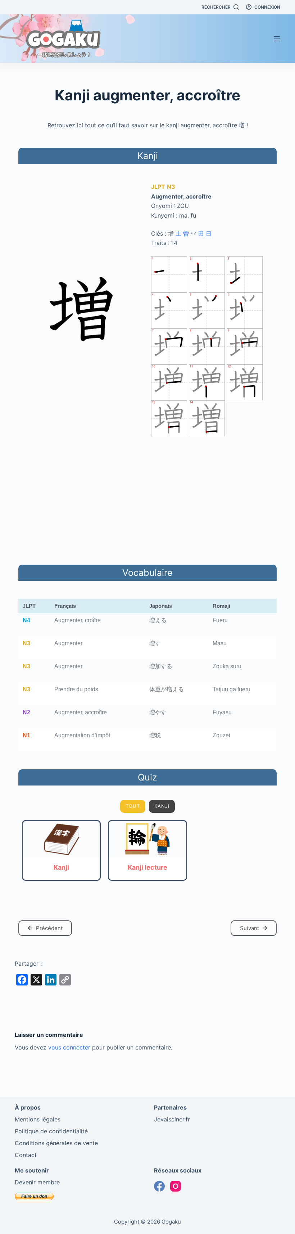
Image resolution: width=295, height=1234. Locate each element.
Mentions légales (37, 1119)
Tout (133, 806)
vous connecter (69, 1047)
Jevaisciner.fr (172, 1119)
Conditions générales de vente (56, 1143)
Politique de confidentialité (51, 1131)
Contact (26, 1154)
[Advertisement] (147, 499)
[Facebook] (159, 1186)
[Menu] (277, 39)
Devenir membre (37, 1182)
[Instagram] (175, 1186)
